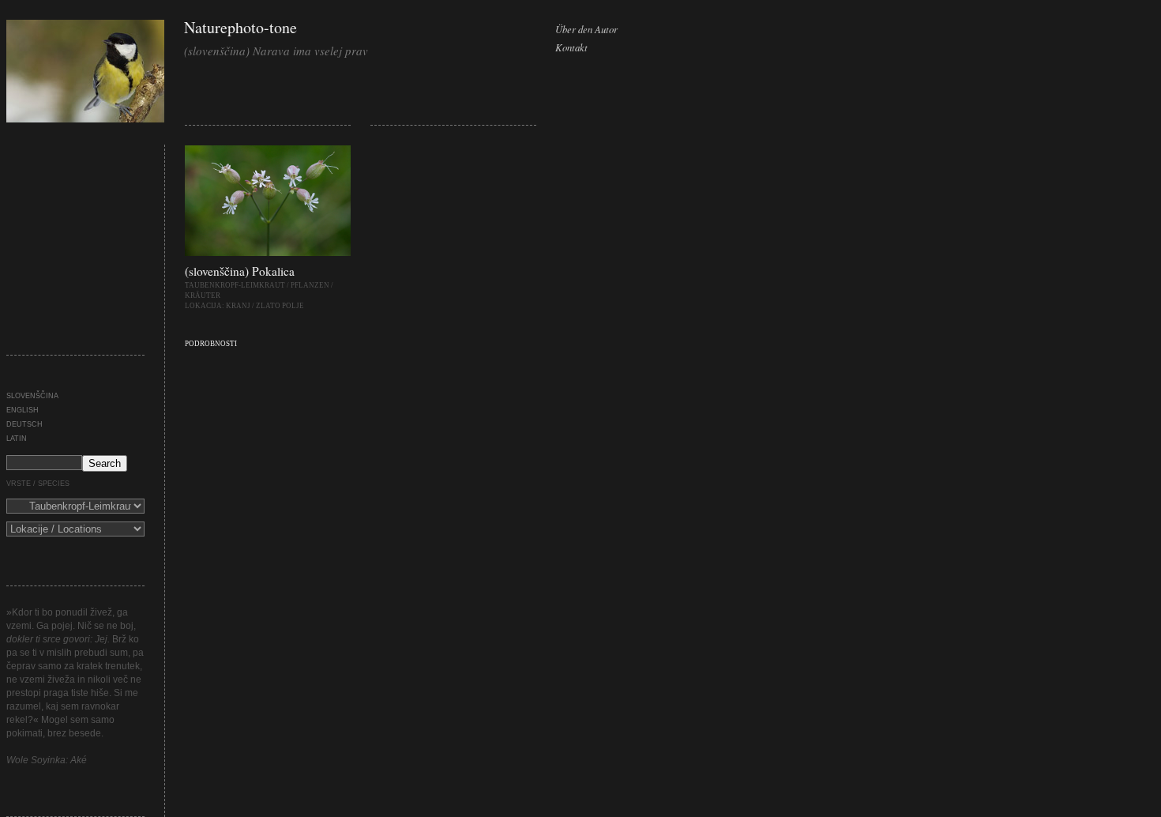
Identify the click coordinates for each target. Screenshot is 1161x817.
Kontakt (571, 47)
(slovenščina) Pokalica (240, 271)
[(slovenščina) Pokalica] (268, 253)
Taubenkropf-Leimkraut (235, 285)
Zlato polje (280, 306)
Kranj (238, 306)
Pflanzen (310, 285)
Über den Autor (586, 29)
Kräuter (202, 295)
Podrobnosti (211, 344)
